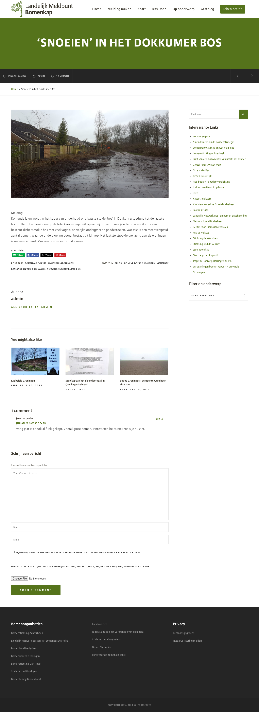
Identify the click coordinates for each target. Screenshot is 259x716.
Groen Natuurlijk (202, 176)
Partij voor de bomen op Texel (108, 655)
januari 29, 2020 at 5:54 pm (31, 423)
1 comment (62, 75)
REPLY (160, 419)
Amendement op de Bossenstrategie (213, 142)
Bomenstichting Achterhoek (27, 633)
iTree (195, 193)
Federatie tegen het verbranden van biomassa (117, 632)
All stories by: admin (31, 306)
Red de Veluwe (201, 233)
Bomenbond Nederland (24, 648)
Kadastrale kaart (202, 199)
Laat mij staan (200, 210)
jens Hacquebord (25, 418)
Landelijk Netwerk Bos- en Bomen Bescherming (220, 216)
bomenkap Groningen (60, 263)
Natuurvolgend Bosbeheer (207, 221)
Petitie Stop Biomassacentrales (210, 227)
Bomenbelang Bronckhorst (26, 679)
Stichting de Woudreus (206, 238)
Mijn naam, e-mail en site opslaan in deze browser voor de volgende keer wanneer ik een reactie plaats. (78, 552)
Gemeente (163, 263)
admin (41, 75)
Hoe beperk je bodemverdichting (211, 182)
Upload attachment (80, 566)
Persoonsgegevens (183, 633)
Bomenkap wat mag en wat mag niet (213, 148)
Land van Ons (99, 624)
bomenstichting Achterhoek (209, 153)
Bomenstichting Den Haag (25, 664)
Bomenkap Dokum (35, 263)
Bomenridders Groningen (25, 656)
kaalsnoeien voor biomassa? (28, 269)
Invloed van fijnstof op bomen (209, 187)
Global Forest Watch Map (207, 165)
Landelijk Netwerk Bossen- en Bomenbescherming (39, 641)
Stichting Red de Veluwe (206, 244)
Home (14, 89)
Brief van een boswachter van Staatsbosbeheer (219, 159)
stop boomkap (201, 250)
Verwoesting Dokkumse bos (64, 269)
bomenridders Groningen (139, 263)
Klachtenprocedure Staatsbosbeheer (213, 204)
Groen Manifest (201, 170)
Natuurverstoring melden (187, 641)
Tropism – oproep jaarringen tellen (212, 261)
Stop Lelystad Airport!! (206, 255)
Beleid (118, 263)
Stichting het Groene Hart (106, 639)
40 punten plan (201, 136)
